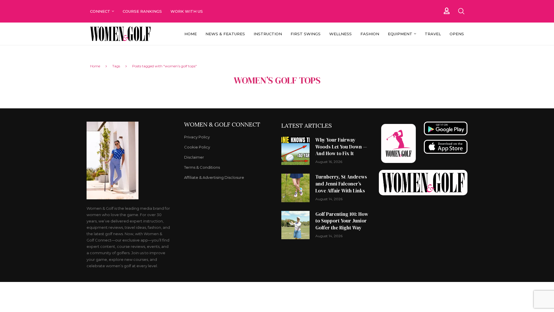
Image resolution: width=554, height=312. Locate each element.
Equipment (400, 33)
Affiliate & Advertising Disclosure (214, 177)
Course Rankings (142, 11)
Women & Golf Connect (222, 124)
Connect (100, 11)
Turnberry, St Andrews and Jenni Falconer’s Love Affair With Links (341, 183)
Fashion (369, 33)
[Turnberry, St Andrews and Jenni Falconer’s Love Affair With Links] (295, 188)
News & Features (225, 33)
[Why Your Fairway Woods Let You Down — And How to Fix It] (295, 151)
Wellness (340, 33)
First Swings (306, 33)
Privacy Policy (197, 137)
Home (190, 33)
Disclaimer (194, 157)
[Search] (461, 11)
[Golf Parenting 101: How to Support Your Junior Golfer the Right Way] (295, 225)
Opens (457, 33)
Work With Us (187, 11)
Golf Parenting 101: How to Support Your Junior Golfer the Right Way (341, 221)
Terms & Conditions (202, 167)
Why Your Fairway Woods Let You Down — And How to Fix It (341, 146)
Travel (433, 33)
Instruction (268, 33)
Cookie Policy (197, 147)
